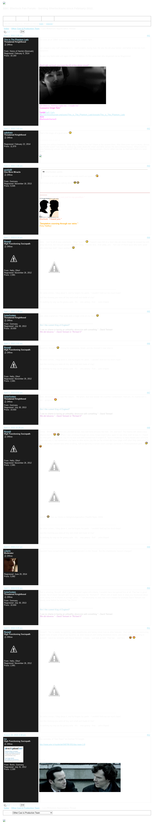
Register (33, 19)
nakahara (8, 132)
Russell (7, 241)
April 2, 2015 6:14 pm (13, 237)
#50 (148, 588)
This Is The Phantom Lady (16, 39)
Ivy (5, 739)
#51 (148, 628)
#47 (148, 393)
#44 (148, 237)
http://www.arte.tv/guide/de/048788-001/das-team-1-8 (62, 744)
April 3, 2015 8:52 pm (13, 393)
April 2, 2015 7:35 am (13, 36)
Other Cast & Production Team (25, 28)
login (41, 24)
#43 (148, 166)
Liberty (7, 551)
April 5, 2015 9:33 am (13, 588)
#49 (148, 547)
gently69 (8, 170)
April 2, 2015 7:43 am (13, 129)
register (49, 24)
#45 (148, 311)
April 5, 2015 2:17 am (13, 547)
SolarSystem (10, 315)
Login (45, 19)
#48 (148, 428)
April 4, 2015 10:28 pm (14, 428)
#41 (148, 36)
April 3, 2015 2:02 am (13, 343)
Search (20, 19)
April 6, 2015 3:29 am (13, 628)
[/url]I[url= (47, 112)
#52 (148, 735)
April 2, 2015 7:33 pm (13, 311)
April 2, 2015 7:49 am (13, 166)
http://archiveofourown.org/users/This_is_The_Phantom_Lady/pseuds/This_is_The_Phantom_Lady (82, 115)
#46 (148, 343)
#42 (148, 129)
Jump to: (8, 813)
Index (6, 19)
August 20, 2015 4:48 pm (15, 735)
